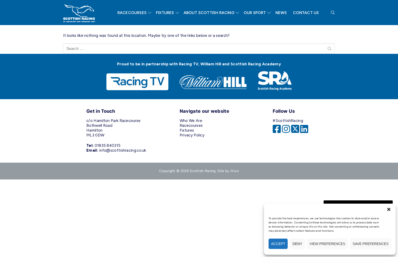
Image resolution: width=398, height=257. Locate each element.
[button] (388, 209)
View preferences (327, 244)
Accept (278, 244)
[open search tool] (333, 13)
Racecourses (191, 125)
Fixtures (187, 130)
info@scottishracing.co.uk (122, 150)
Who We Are (191, 120)
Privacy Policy (192, 135)
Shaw (234, 171)
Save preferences (371, 244)
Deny (297, 244)
